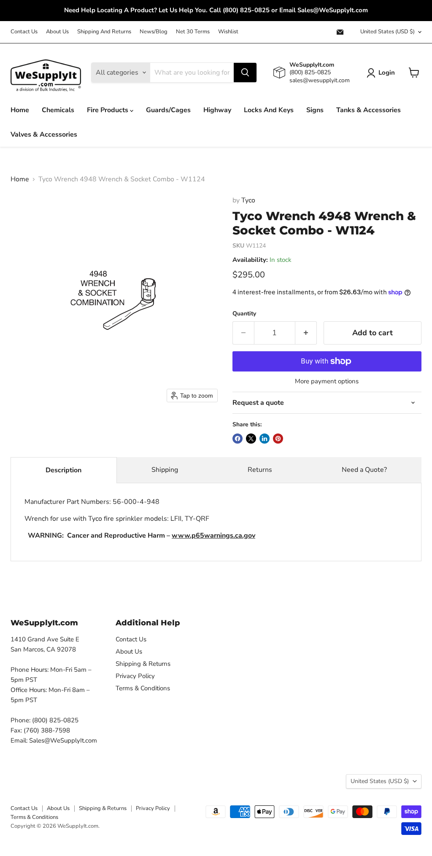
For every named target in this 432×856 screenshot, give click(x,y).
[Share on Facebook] (237, 438)
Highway (217, 110)
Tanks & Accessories (368, 110)
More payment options (327, 381)
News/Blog (153, 32)
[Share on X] (251, 438)
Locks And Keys (269, 110)
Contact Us (24, 32)
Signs (315, 110)
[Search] (245, 72)
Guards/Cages (168, 110)
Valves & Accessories (44, 134)
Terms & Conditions (143, 688)
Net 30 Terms (193, 32)
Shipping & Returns (143, 663)
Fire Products (108, 110)
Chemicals (58, 110)
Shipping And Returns (104, 32)
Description (63, 470)
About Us (57, 32)
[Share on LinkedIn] (264, 438)
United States (387, 31)
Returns (260, 469)
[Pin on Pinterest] (278, 438)
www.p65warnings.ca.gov (213, 535)
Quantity (244, 313)
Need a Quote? (364, 469)
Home (20, 110)
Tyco (248, 200)
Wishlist (228, 32)
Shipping (164, 469)
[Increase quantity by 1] (306, 333)
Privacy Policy (135, 676)
